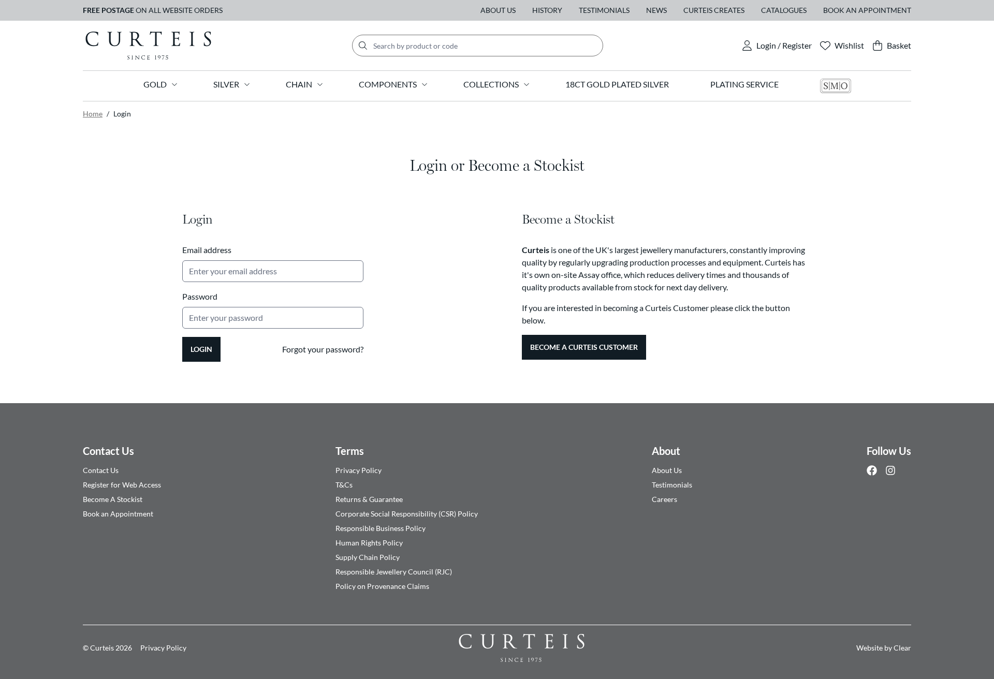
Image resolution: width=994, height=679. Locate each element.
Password (199, 296)
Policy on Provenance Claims (382, 586)
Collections (491, 84)
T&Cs (344, 484)
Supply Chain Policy (367, 557)
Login (201, 349)
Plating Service (744, 84)
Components (388, 84)
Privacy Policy (358, 470)
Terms (349, 451)
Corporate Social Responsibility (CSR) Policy (406, 513)
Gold (155, 84)
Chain (299, 84)
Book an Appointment (867, 10)
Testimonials (604, 10)
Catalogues (784, 10)
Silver (226, 84)
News (656, 10)
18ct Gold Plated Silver (617, 84)
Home (93, 113)
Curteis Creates (713, 10)
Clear (902, 647)
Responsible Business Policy (380, 528)
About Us (498, 10)
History (547, 10)
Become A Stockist (112, 499)
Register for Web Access (122, 484)
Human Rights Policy (369, 542)
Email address (206, 250)
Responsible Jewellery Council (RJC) (393, 571)
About (666, 451)
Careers (664, 499)
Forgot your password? (322, 349)
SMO (835, 86)
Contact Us (108, 451)
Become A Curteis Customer (584, 347)
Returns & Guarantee (369, 499)
